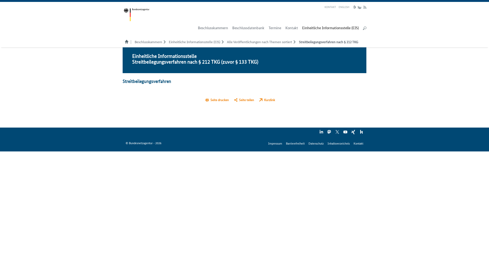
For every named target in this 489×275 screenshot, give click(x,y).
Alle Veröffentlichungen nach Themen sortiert (259, 41)
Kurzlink (269, 99)
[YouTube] (346, 133)
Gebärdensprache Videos (359, 7)
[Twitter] (338, 133)
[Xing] (354, 133)
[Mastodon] (329, 133)
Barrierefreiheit (295, 143)
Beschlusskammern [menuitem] (213, 28)
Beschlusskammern (148, 41)
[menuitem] (330, 28)
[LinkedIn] (321, 133)
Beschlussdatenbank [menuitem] (248, 28)
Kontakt (330, 7)
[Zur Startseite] (136, 15)
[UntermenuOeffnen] (164, 41)
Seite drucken (219, 99)
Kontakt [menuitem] (291, 28)
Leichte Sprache (355, 7)
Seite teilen (246, 99)
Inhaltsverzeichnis (339, 143)
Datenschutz (316, 143)
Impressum (275, 143)
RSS (365, 7)
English (344, 7)
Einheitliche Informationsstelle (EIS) (194, 41)
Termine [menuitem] (275, 28)
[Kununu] (361, 133)
